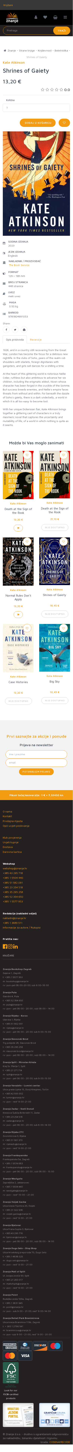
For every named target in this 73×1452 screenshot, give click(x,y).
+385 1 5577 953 (13, 901)
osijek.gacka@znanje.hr (18, 1213)
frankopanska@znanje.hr (19, 1167)
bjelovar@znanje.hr (16, 1237)
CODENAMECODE (59, 1442)
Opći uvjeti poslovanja (16, 825)
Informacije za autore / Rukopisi (22, 927)
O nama (7, 811)
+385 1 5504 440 (13, 877)
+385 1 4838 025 (14, 1256)
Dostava (8, 846)
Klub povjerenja (12, 837)
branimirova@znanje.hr (18, 1330)
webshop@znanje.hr (15, 868)
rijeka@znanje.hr (15, 1027)
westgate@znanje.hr (17, 1190)
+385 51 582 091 (13, 882)
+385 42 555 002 (14, 1093)
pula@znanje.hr (14, 1004)
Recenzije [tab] (36, 339)
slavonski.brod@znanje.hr (20, 1051)
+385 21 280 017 (14, 1279)
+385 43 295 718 (13, 873)
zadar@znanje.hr (15, 1120)
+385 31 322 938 (14, 1210)
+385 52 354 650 (13, 896)
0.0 (67, 89)
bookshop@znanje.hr (17, 981)
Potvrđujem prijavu (36, 771)
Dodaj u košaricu (37, 122)
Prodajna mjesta (13, 821)
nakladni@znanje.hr (14, 918)
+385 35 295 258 (13, 892)
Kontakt (7, 816)
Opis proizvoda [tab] (15, 339)
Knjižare (8, 5)
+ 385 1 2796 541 (14, 1326)
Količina (10, 100)
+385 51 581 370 (14, 1140)
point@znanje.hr (15, 1307)
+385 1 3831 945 (14, 1303)
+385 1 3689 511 (12, 922)
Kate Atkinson (18, 503)
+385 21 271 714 (13, 1070)
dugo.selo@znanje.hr (17, 1260)
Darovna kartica (12, 851)
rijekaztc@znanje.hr (16, 1144)
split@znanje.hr (14, 1074)
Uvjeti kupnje (10, 842)
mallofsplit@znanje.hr (17, 1283)
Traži (62, 30)
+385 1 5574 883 (14, 1163)
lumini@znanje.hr (15, 1097)
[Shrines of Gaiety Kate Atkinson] (6, 329)
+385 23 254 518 (13, 887)
